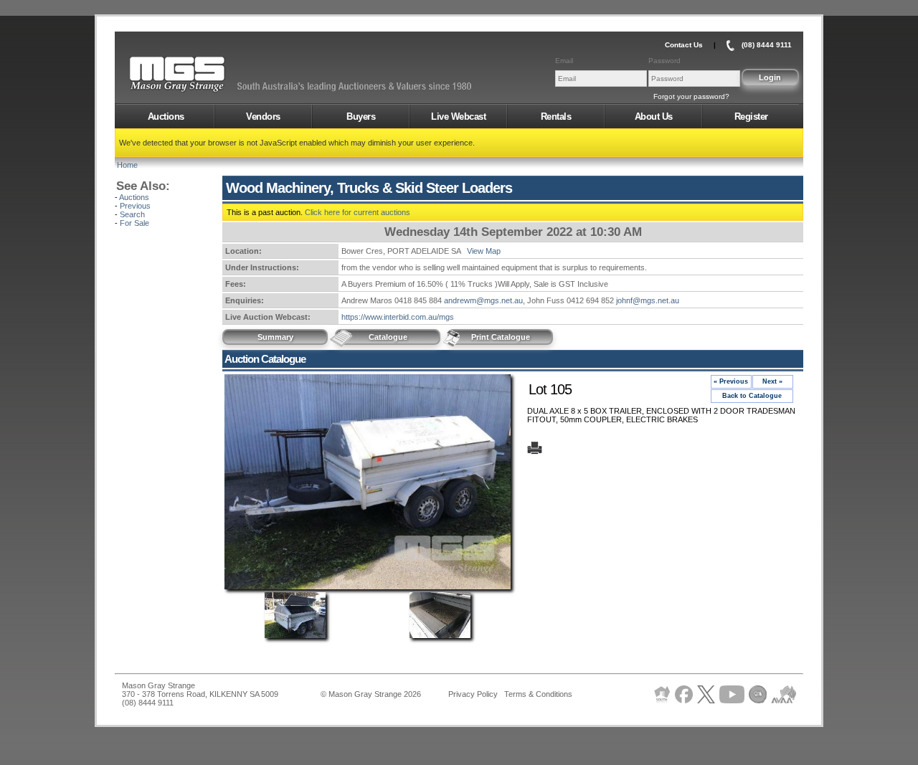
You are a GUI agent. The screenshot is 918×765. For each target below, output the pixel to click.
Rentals (556, 116)
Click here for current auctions (357, 212)
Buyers (360, 116)
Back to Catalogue (752, 395)
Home (127, 165)
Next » (772, 381)
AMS (212, 74)
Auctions (166, 116)
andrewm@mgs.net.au (483, 300)
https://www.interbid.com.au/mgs (397, 317)
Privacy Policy (473, 694)
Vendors (263, 116)
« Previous (731, 381)
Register (751, 116)
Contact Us (684, 45)
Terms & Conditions (538, 694)
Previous (135, 205)
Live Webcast (458, 116)
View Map (484, 251)
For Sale (134, 223)
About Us (654, 116)
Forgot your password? (691, 96)
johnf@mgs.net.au (647, 300)
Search (132, 214)
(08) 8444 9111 (767, 45)
